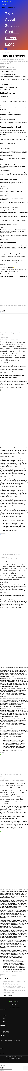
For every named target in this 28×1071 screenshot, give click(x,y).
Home (1, 52)
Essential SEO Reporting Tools (10, 984)
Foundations (5, 69)
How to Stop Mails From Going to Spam (12, 986)
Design (18, 780)
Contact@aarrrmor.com (5, 1053)
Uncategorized (12, 69)
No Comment (13, 67)
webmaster (4, 67)
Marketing (18, 339)
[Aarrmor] (4, 1)
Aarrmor (4, 4)
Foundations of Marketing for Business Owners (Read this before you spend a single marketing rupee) (14, 61)
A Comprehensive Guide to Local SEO (11, 554)
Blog (1, 69)
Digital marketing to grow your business (10, 305)
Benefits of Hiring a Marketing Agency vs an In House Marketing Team (14, 991)
